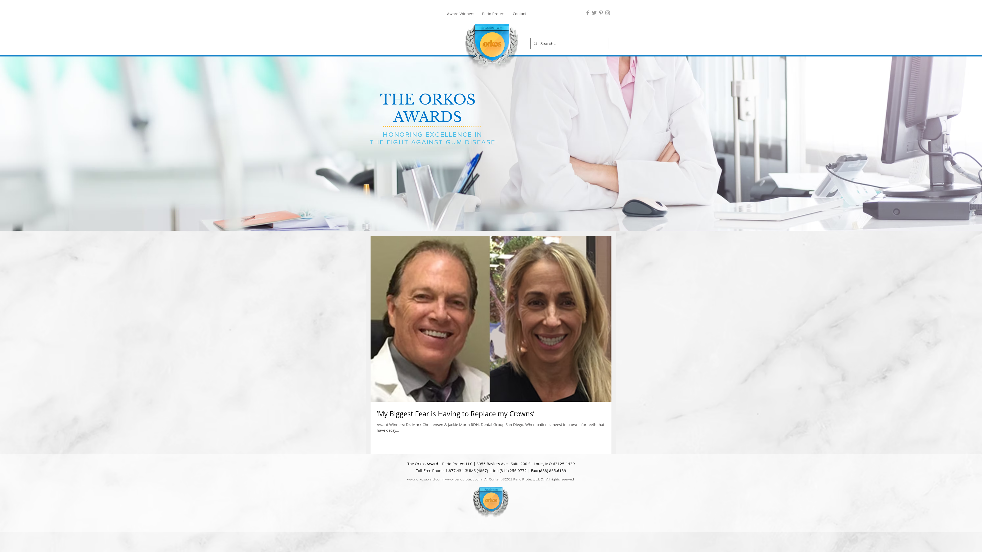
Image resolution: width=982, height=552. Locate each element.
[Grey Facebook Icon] (588, 13)
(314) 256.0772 (513, 470)
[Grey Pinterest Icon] (601, 13)
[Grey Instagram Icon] (608, 13)
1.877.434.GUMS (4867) (466, 470)
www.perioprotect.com (463, 479)
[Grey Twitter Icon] (594, 13)
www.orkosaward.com (425, 479)
